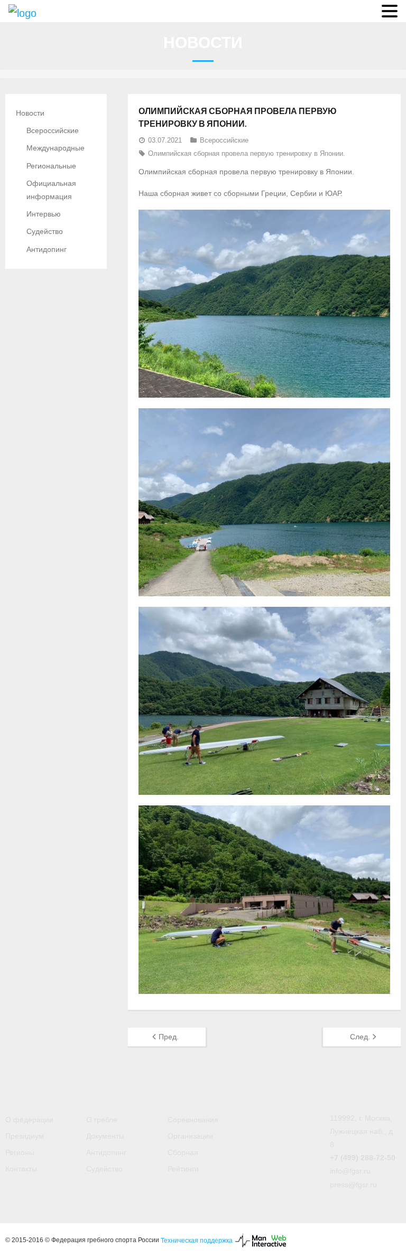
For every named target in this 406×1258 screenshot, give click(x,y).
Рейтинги (183, 1169)
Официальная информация (51, 190)
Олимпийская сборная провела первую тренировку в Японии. (246, 153)
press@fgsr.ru (353, 1184)
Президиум (24, 1136)
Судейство (44, 231)
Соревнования (193, 1119)
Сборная (183, 1152)
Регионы (19, 1152)
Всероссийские (224, 140)
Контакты (21, 1169)
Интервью (43, 214)
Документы (105, 1136)
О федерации (29, 1119)
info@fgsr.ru (350, 1171)
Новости (30, 113)
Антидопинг (46, 249)
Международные (55, 148)
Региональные (51, 166)
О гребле (101, 1119)
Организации (190, 1136)
